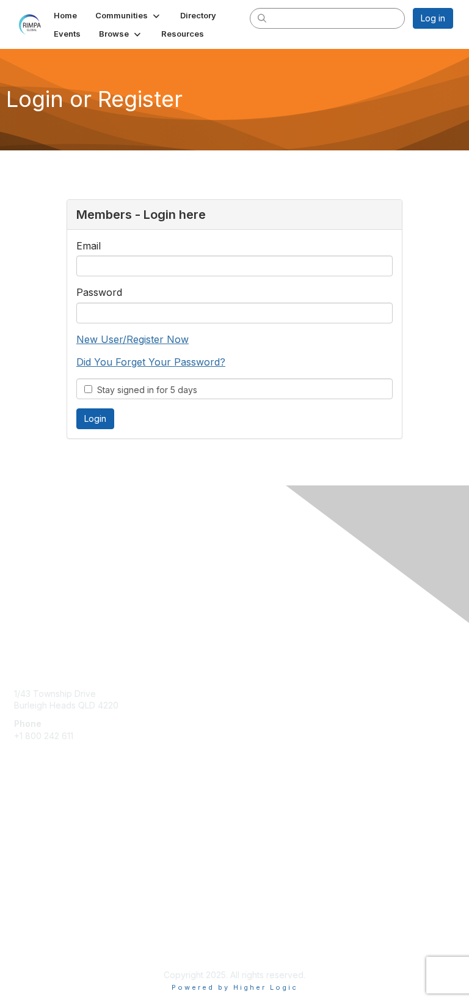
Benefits (30, 839)
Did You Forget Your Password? (150, 362)
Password (99, 292)
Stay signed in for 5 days (144, 390)
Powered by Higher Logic (235, 987)
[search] (262, 18)
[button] (128, 15)
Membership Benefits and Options (82, 816)
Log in (433, 18)
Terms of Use (41, 944)
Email (88, 246)
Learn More (37, 852)
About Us (32, 932)
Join (22, 828)
